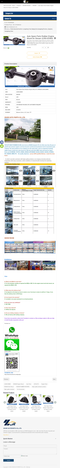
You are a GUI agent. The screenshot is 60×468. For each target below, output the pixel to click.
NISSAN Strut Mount (9, 386)
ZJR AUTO (36, 384)
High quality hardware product (39, 386)
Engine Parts (44, 384)
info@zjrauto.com (13, 26)
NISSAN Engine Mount (18, 384)
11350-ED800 (7, 384)
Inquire (36, 53)
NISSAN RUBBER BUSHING (22, 386)
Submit (8, 460)
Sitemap (28, 467)
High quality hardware (9, 389)
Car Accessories (20, 389)
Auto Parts (28, 384)
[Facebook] (2, 142)
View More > (6, 434)
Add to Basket (36, 57)
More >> (54, 18)
